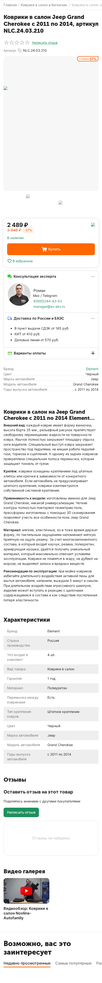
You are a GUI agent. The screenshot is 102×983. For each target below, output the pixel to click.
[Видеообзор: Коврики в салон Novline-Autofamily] (26, 891)
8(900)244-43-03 (47, 301)
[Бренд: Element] (93, 224)
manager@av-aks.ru (49, 306)
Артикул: (10, 50)
